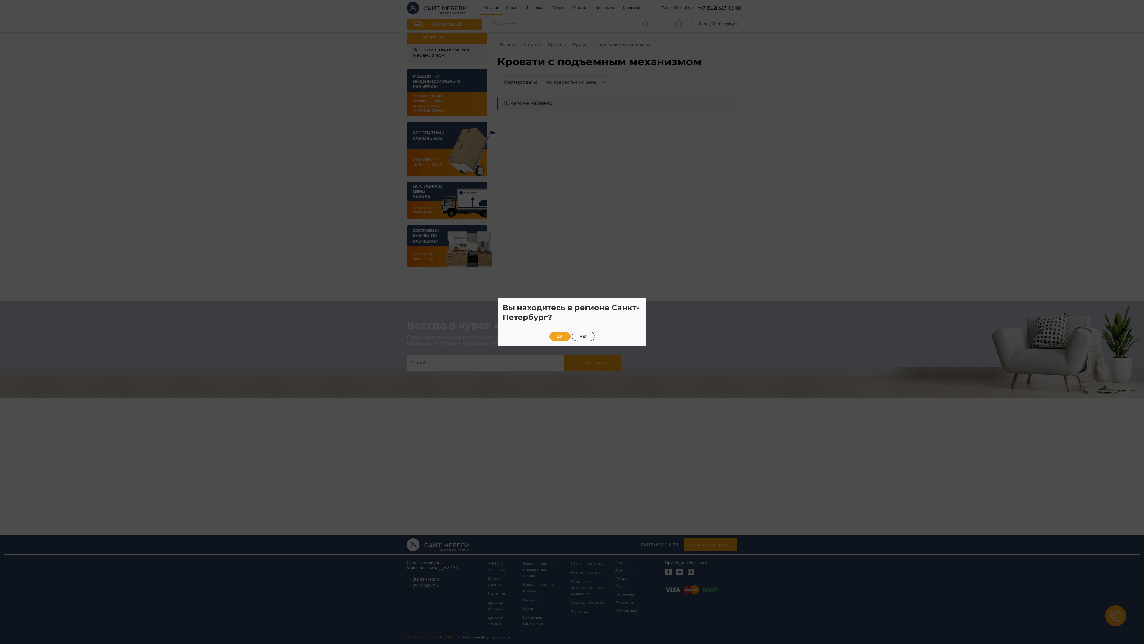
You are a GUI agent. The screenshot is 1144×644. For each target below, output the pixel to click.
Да (560, 336)
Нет (583, 336)
